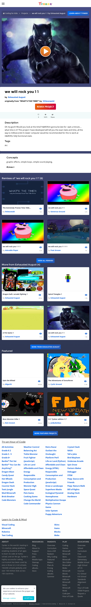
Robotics (6, 531)
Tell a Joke (72, 454)
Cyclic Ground (56, 384)
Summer (50, 576)
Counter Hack (8, 486)
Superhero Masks (54, 489)
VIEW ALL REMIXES (45, 260)
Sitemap (35, 562)
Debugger (71, 471)
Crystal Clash (73, 447)
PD (79, 585)
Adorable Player (11, 250)
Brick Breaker (8, 496)
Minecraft (6, 528)
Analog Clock (73, 493)
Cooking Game (30, 496)
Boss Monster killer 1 (11, 419)
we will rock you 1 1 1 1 (57, 246)
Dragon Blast (8, 471)
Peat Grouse (56, 250)
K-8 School (82, 576)
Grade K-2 (6, 450)
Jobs (34, 556)
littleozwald (48, 101)
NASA (70, 450)
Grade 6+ (6, 457)
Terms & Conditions (19, 604)
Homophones (52, 496)
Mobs (56, 535)
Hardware (72, 496)
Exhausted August (16, 97)
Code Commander (32, 503)
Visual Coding (8, 524)
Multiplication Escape (56, 500)
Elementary (82, 559)
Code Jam (66, 593)
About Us (36, 548)
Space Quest (29, 489)
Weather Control (31, 447)
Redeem (50, 554)
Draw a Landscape (54, 486)
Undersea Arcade (75, 461)
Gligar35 (8, 384)
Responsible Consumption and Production (32, 479)
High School (82, 565)
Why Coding (52, 556)
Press (34, 554)
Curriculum (51, 548)
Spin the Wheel (9, 380)
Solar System (52, 510)
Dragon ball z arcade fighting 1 (15, 294)
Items (57, 528)
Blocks (57, 531)
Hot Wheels (7, 479)
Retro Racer (51, 447)
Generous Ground (58, 211)
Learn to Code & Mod (14, 519)
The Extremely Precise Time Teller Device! (17, 208)
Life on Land (29, 464)
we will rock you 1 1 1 (11, 246)
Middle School (83, 562)
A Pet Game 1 (8, 333)
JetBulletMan (56, 423)
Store (34, 571)
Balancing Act (30, 450)
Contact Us (71, 604)
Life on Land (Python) (56, 461)
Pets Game (29, 493)
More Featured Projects (45, 433)
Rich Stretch (10, 423)
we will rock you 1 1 (56, 208)
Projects (24, 13)
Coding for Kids (11, 13)
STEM (69, 475)
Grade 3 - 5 (7, 454)
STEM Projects (83, 590)
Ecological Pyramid (54, 493)
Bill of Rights (73, 489)
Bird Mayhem (73, 457)
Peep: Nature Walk (76, 486)
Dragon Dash (8, 482)
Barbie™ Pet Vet (9, 461)
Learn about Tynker (78, 13)
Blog (34, 545)
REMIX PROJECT (45, 106)
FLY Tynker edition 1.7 (57, 419)
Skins (56, 524)
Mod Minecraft (9, 493)
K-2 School (82, 573)
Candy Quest (8, 475)
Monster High (30, 486)
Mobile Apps (37, 559)
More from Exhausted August (45, 347)
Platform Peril (52, 457)
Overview (51, 545)
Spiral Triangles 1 (55, 294)
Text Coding (7, 535)
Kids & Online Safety (49, 604)
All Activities (8, 447)
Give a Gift (51, 551)
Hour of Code (67, 596)
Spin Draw (72, 464)
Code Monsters (9, 500)
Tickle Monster (31, 454)
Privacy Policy (34, 604)
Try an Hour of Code (13, 441)
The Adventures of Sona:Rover (60, 380)
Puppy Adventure (54, 514)
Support (35, 551)
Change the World (32, 500)
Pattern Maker (74, 468)
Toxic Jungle (7, 489)
